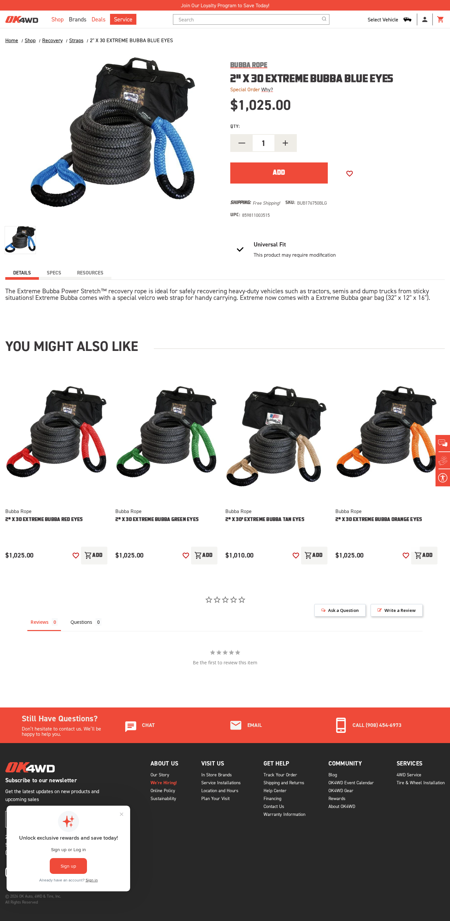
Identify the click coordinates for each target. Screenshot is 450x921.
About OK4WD (341, 806)
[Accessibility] (443, 477)
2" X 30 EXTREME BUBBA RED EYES (44, 519)
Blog (332, 774)
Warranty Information (284, 814)
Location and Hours (220, 790)
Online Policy (163, 790)
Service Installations (221, 782)
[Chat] (443, 443)
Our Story (160, 774)
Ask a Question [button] (343, 610)
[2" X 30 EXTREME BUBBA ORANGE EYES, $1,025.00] (386, 436)
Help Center (275, 790)
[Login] (425, 19)
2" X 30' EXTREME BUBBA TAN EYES (264, 519)
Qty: (235, 127)
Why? (267, 89)
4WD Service (409, 774)
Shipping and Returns (284, 782)
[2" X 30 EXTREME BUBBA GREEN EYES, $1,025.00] (166, 436)
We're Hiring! (164, 783)
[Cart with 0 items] (441, 19)
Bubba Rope (18, 511)
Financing (272, 798)
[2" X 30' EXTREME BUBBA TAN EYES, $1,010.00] (276, 436)
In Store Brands (216, 774)
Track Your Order (280, 774)
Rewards (337, 798)
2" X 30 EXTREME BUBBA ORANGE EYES (378, 519)
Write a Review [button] (400, 610)
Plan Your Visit (215, 798)
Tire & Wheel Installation (421, 782)
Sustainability (163, 798)
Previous (392, 542)
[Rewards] (443, 460)
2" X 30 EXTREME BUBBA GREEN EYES (157, 519)
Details (22, 273)
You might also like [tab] (71, 346)
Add (93, 555)
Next (413, 542)
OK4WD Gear (340, 790)
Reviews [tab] (39, 622)
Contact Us (274, 806)
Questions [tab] (81, 622)
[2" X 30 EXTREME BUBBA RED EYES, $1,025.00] (56, 436)
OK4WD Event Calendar (351, 782)
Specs (54, 273)
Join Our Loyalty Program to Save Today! (225, 5)
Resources (90, 273)
